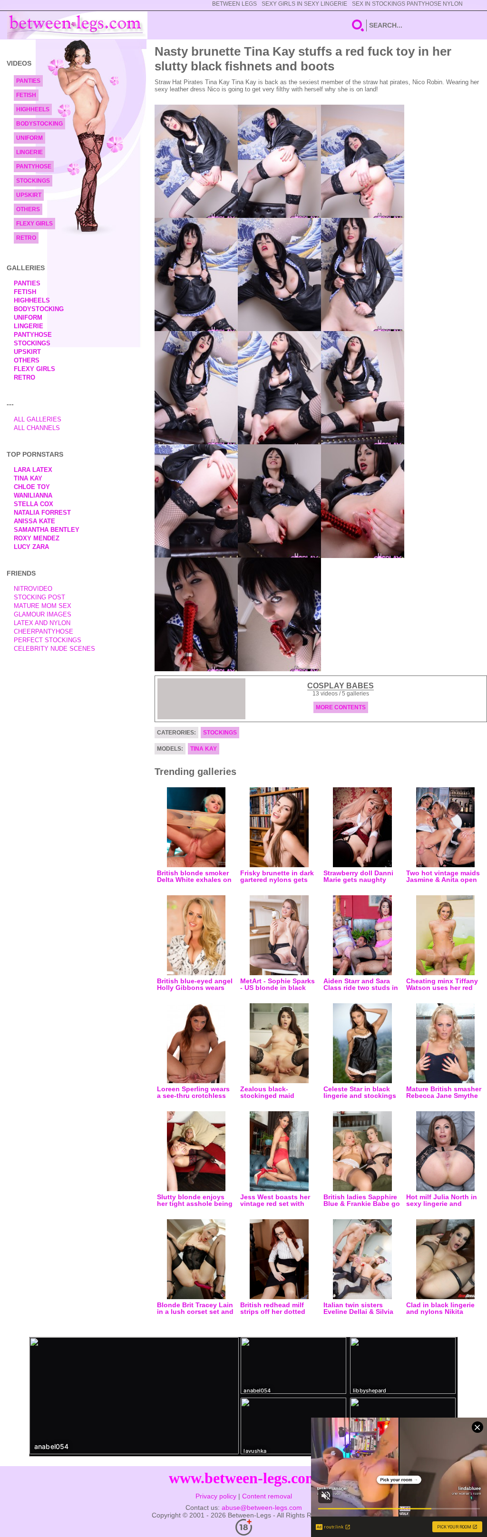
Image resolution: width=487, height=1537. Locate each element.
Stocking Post (39, 597)
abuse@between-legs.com (262, 1507)
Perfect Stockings (47, 640)
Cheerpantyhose (43, 631)
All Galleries (37, 419)
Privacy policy (215, 1496)
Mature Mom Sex (42, 605)
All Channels (37, 427)
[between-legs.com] (77, 25)
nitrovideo (33, 588)
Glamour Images (42, 614)
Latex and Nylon (42, 623)
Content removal (267, 1496)
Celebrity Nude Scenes (54, 648)
